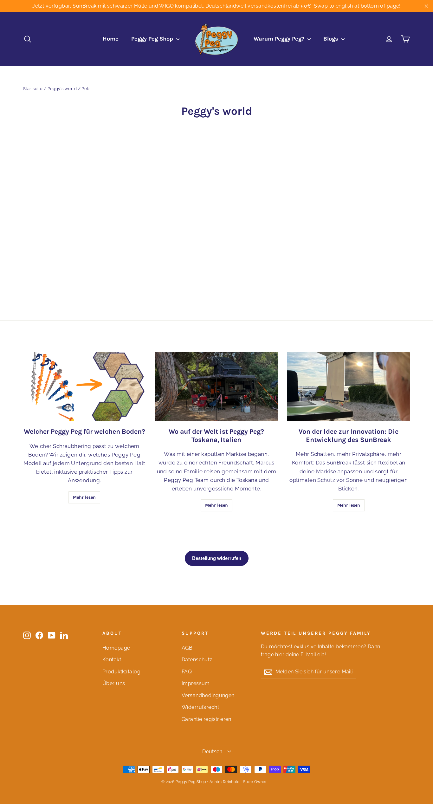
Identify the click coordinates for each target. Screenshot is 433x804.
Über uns (113, 683)
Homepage (116, 648)
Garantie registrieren (206, 719)
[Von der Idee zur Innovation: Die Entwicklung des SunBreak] (348, 386)
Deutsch (212, 752)
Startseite (32, 88)
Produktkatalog (121, 672)
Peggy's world (62, 88)
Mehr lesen (84, 497)
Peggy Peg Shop (153, 38)
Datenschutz (197, 660)
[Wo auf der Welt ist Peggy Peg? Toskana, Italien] (216, 386)
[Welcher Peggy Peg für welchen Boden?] (84, 386)
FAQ (187, 672)
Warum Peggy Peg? (280, 38)
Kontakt (111, 660)
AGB (187, 648)
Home (111, 38)
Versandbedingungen (208, 695)
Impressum (196, 683)
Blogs (331, 38)
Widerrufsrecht (200, 707)
